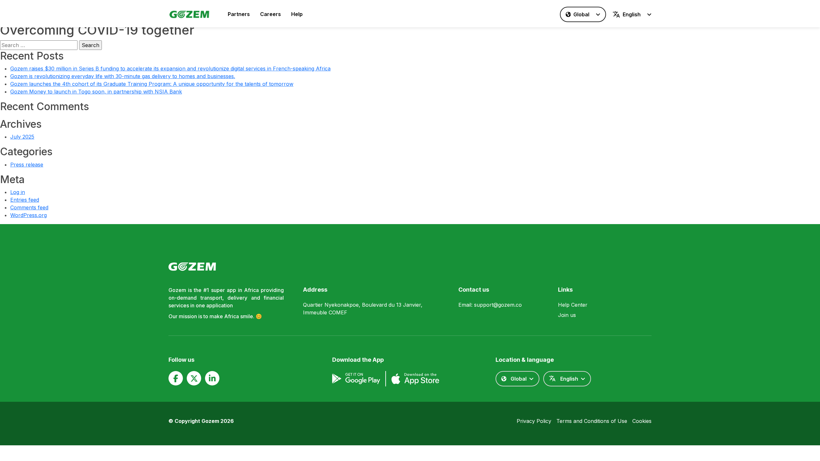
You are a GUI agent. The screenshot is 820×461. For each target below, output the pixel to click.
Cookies (642, 421)
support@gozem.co (498, 305)
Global (581, 14)
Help (297, 14)
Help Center (572, 305)
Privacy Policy (534, 421)
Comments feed (29, 207)
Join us (567, 315)
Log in (17, 192)
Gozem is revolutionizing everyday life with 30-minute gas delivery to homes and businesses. (122, 76)
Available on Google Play (356, 378)
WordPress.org (28, 215)
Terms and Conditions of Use (591, 421)
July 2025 (22, 136)
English (632, 14)
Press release (26, 164)
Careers (270, 14)
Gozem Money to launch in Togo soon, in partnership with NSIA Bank (96, 91)
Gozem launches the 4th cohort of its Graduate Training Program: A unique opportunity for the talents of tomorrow (151, 84)
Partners (239, 14)
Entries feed (24, 200)
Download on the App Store (415, 378)
